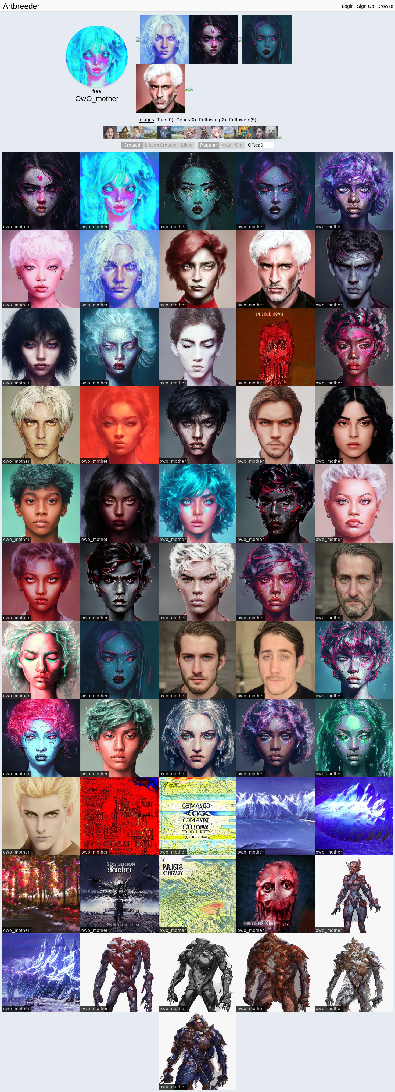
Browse (385, 6)
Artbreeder (21, 6)
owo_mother (16, 226)
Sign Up (365, 6)
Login (348, 6)
